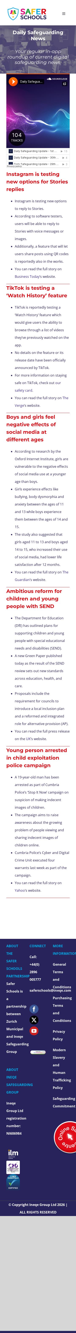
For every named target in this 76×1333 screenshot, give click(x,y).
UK (28, 739)
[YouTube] (34, 1030)
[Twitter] (34, 1020)
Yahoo (20, 890)
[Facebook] (34, 1009)
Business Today (27, 276)
